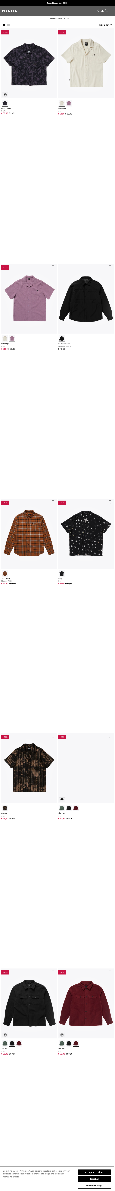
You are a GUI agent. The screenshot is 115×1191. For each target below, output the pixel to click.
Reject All (94, 1179)
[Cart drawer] (106, 10)
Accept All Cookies (94, 1172)
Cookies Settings (94, 1185)
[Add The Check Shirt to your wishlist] (53, 502)
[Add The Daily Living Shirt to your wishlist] (53, 32)
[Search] (98, 10)
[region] (57, 1178)
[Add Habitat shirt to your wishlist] (53, 737)
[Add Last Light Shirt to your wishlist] (110, 32)
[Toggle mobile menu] (112, 10)
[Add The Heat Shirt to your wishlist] (110, 737)
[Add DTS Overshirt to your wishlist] (110, 267)
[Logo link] (8, 10)
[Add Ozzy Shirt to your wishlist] (110, 502)
